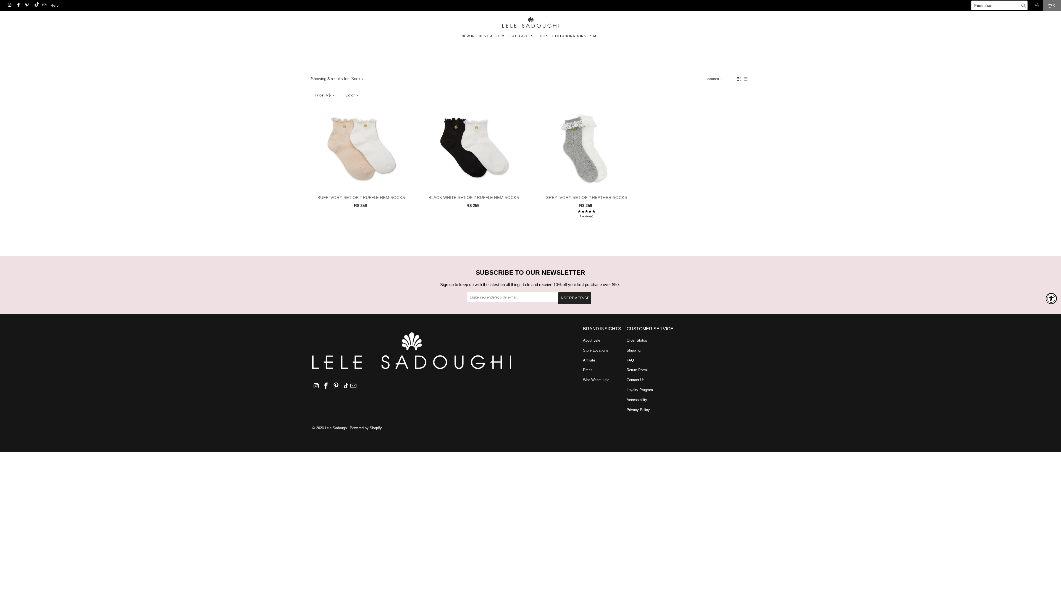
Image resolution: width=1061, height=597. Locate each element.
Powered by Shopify (366, 428)
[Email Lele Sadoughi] (44, 5)
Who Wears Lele (596, 380)
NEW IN (468, 36)
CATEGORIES (522, 36)
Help (55, 5)
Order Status (637, 340)
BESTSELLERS (492, 36)
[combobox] (999, 5)
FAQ (630, 360)
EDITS (542, 36)
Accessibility (637, 400)
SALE (595, 36)
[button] (739, 79)
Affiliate (589, 360)
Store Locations (595, 350)
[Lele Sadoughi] (530, 21)
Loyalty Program (640, 390)
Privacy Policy (638, 410)
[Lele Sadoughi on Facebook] (17, 5)
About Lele (591, 340)
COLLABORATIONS (569, 36)
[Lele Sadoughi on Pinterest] (26, 5)
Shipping (633, 350)
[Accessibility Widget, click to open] (1051, 298)
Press (587, 370)
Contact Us (636, 380)
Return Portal (637, 370)
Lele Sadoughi (336, 428)
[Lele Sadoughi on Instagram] (9, 5)
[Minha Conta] (1036, 5)
